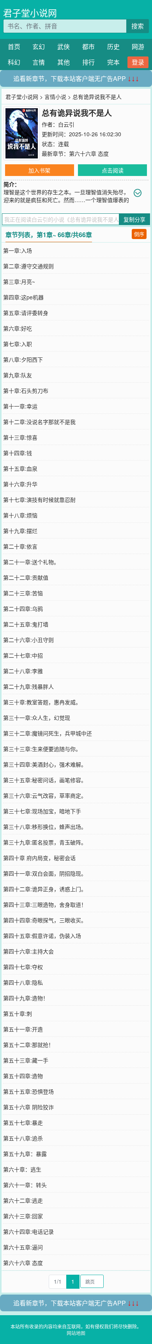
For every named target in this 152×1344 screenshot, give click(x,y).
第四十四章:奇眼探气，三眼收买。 (45, 920)
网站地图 (76, 1333)
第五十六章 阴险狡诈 (28, 1107)
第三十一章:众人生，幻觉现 (36, 717)
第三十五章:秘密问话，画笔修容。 (45, 780)
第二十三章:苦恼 (23, 593)
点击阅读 (113, 170)
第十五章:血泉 (20, 468)
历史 (113, 46)
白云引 (66, 124)
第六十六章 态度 (89, 153)
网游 (138, 46)
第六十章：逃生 (22, 1169)
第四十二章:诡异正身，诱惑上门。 (45, 889)
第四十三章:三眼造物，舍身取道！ (45, 904)
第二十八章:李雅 (23, 671)
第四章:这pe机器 (23, 297)
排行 (88, 62)
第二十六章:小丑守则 (28, 640)
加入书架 (39, 170)
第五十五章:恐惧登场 (28, 1091)
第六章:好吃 (17, 328)
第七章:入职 (17, 344)
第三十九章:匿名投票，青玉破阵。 (45, 842)
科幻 (14, 62)
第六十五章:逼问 (23, 1247)
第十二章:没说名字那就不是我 (39, 422)
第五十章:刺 (17, 1013)
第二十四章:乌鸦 (23, 608)
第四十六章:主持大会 (28, 951)
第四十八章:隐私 (23, 982)
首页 (14, 46)
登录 (138, 62)
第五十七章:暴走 (23, 1122)
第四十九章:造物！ (25, 998)
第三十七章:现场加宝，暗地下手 (42, 811)
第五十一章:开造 (23, 1029)
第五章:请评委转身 (25, 313)
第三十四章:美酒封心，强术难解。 (45, 764)
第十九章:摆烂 (20, 531)
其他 (63, 62)
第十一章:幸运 (20, 406)
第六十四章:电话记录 (28, 1231)
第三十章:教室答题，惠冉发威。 (42, 702)
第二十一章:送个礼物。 (31, 562)
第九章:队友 (17, 375)
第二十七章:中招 (23, 655)
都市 (88, 46)
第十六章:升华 (20, 484)
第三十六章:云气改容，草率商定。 (45, 795)
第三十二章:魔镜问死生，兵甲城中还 (47, 733)
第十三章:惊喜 (20, 437)
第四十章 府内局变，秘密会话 (39, 858)
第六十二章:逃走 (23, 1200)
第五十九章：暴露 (25, 1154)
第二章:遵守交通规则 (28, 266)
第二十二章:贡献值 (25, 577)
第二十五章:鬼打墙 (25, 624)
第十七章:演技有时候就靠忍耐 (39, 499)
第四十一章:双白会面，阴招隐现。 (45, 873)
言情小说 (55, 96)
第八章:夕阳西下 (23, 359)
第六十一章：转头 (25, 1185)
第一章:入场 (17, 250)
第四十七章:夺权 (23, 967)
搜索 (137, 25)
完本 (113, 62)
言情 (38, 62)
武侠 (63, 46)
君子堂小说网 (30, 12)
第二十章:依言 (20, 546)
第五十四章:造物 (23, 1076)
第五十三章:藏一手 (25, 1060)
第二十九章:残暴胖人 (28, 686)
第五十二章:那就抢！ (28, 1044)
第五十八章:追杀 (23, 1138)
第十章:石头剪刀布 (25, 390)
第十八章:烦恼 (20, 515)
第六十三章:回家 (23, 1216)
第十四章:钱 (17, 453)
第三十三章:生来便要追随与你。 (42, 749)
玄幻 (38, 46)
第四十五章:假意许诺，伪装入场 (42, 935)
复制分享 (134, 219)
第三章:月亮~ (19, 281)
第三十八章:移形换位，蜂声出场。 (45, 826)
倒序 (139, 233)
